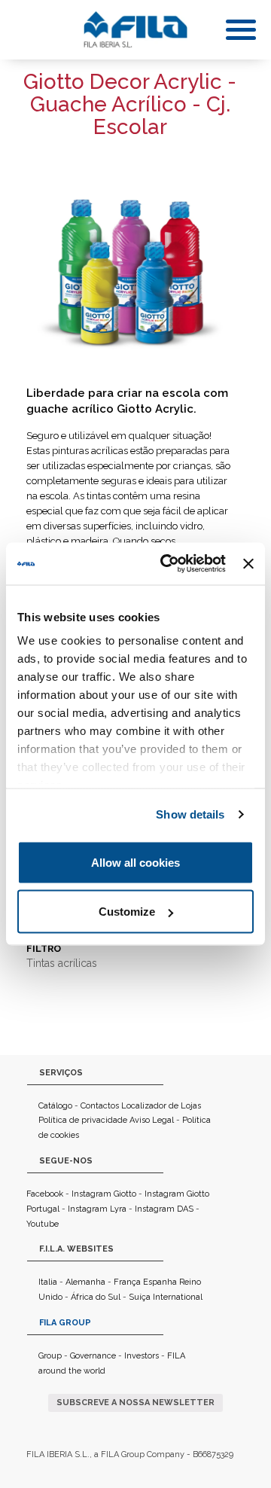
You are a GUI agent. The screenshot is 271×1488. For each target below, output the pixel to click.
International (177, 1297)
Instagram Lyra (97, 1209)
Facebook (44, 1194)
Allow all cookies (135, 861)
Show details (190, 814)
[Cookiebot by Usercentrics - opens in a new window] (167, 564)
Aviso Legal (151, 1120)
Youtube (42, 1224)
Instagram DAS (164, 1209)
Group (50, 1356)
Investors (141, 1356)
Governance (93, 1356)
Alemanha (85, 1282)
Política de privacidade (82, 1120)
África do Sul (95, 1297)
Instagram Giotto (104, 1194)
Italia (47, 1282)
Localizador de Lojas (161, 1106)
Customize (127, 911)
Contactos (100, 1106)
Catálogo (55, 1106)
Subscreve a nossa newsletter (135, 1402)
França (127, 1282)
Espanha (160, 1282)
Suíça (140, 1297)
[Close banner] (248, 563)
